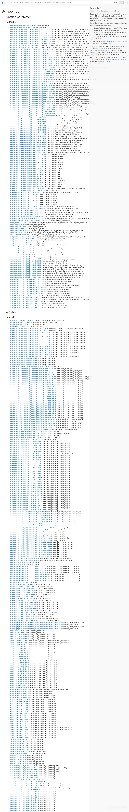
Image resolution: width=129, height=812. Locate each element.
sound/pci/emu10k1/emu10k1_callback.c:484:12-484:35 (27, 291)
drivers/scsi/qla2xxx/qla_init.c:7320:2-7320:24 (24, 602)
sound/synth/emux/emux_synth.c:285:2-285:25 (25, 800)
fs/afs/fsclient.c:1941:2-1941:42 (20, 683)
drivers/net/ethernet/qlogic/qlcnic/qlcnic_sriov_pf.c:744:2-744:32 (30, 538)
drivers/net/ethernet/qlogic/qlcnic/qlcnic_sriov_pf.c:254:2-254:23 (30, 534)
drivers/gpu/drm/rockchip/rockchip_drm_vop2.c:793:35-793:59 (29, 37)
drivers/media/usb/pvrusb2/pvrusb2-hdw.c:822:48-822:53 (28, 142)
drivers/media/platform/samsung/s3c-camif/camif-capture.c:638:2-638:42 (33, 389)
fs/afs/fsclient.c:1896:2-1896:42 (20, 681)
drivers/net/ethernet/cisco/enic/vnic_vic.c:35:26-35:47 (26, 213)
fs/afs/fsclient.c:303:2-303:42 (19, 645)
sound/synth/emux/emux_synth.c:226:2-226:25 (25, 796)
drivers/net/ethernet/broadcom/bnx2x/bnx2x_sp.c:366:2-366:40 (30, 516)
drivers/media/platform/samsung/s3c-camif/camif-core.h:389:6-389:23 (32, 82)
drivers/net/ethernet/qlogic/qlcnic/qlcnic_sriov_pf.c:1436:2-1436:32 (31, 546)
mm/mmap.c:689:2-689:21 (18, 758)
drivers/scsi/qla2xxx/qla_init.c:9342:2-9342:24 (24, 608)
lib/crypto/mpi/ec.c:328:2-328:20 (20, 747)
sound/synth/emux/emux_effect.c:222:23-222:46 (25, 295)
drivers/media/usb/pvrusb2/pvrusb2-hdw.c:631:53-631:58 (28, 126)
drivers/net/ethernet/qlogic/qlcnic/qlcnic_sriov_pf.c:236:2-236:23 (30, 532)
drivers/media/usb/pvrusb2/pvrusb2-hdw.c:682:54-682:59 (28, 132)
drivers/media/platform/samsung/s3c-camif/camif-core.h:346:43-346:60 (32, 73)
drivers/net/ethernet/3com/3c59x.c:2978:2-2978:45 (26, 494)
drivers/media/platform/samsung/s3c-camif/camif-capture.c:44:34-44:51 (32, 49)
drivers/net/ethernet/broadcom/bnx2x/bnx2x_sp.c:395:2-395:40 (30, 518)
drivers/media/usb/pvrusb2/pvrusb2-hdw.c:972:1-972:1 (27, 158)
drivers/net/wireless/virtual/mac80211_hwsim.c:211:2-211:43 (29, 566)
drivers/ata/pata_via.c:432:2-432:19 (21, 324)
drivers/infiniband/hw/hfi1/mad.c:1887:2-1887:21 (25, 359)
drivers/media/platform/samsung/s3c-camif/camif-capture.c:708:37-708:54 (33, 65)
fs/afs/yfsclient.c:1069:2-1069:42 (20, 713)
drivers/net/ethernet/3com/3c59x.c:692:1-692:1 (25, 198)
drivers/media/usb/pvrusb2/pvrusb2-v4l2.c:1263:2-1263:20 (28, 437)
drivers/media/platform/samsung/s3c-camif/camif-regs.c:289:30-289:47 (32, 94)
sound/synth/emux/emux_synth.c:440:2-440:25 (25, 806)
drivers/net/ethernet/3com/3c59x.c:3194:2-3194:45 (26, 506)
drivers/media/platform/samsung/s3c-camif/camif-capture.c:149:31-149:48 (33, 57)
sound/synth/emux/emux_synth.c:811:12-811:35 (25, 307)
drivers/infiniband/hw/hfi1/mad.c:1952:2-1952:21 (25, 363)
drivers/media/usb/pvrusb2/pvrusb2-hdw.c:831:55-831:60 (28, 144)
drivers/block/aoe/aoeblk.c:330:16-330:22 (23, 25)
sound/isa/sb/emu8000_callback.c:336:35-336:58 (25, 265)
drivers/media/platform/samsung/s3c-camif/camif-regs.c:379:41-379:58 (32, 102)
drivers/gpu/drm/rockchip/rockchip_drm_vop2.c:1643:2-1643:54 (30, 342)
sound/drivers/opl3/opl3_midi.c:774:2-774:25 (24, 778)
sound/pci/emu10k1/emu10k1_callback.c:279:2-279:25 (27, 786)
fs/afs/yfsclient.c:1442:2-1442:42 (20, 723)
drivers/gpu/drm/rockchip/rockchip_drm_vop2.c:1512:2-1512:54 (30, 340)
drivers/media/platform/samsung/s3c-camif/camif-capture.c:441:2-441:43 (33, 375)
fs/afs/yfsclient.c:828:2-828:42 (19, 707)
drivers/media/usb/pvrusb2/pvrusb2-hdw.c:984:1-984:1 (27, 182)
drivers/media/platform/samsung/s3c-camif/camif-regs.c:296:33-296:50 (32, 96)
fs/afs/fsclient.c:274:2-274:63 (19, 643)
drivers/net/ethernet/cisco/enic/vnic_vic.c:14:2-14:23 (26, 526)
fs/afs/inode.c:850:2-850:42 (18, 695)
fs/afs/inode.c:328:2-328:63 (18, 689)
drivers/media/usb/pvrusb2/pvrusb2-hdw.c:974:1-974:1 (27, 162)
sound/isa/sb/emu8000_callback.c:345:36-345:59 (25, 267)
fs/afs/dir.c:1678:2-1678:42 (18, 639)
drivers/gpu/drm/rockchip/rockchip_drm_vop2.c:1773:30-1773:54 (30, 41)
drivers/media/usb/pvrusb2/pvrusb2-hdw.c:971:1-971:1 (27, 156)
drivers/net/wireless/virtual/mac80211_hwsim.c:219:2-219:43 (29, 568)
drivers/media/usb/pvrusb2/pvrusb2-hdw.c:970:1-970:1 (27, 154)
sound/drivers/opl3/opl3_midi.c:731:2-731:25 (24, 776)
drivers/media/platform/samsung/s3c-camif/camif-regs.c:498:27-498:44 (32, 110)
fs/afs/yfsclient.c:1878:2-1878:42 (20, 735)
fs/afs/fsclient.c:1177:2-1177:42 (20, 667)
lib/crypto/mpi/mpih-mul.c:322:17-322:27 (22, 241)
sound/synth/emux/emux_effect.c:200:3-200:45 (25, 788)
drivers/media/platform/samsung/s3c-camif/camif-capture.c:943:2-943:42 (33, 411)
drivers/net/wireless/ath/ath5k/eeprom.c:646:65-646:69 (27, 219)
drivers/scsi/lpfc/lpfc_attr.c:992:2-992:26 (22, 588)
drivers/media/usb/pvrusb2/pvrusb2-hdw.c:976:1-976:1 (27, 166)
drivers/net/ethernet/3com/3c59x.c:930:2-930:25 (25, 439)
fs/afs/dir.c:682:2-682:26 (17, 631)
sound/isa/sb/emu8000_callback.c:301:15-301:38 (25, 263)
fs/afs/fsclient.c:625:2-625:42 (19, 653)
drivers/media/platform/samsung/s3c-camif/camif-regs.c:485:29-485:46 (32, 108)
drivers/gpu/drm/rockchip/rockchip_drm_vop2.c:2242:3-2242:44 (30, 352)
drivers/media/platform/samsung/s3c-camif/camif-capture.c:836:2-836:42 (33, 401)
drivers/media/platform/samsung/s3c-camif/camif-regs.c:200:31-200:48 (32, 88)
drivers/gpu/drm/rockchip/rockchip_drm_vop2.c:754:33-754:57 (29, 33)
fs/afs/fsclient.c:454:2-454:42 (19, 649)
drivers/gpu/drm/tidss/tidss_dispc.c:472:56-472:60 (25, 47)
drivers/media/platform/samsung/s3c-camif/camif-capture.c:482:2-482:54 (33, 379)
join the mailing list (120, 59)
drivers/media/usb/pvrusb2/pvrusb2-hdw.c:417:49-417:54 (28, 124)
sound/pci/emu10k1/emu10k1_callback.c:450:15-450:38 (27, 289)
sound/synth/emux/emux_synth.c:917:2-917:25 (25, 810)
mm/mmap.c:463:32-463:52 (18, 251)
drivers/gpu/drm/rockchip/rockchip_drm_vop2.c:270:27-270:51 (29, 31)
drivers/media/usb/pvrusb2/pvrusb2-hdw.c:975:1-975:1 (27, 164)
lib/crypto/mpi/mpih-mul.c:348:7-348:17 (22, 243)
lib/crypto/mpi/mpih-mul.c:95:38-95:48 (22, 239)
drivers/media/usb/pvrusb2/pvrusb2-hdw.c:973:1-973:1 (27, 160)
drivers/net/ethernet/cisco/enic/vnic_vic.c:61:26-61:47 (26, 215)
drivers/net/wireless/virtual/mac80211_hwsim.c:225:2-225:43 (29, 570)
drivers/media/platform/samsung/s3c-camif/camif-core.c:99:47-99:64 (31, 69)
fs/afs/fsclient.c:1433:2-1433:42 (20, 673)
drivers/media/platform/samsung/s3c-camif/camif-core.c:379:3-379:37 (32, 429)
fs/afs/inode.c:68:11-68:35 (18, 225)
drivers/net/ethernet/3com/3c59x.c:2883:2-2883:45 (26, 483)
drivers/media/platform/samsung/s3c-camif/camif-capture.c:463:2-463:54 (33, 377)
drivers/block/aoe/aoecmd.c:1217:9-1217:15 (24, 27)
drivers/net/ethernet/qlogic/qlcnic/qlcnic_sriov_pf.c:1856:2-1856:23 (31, 550)
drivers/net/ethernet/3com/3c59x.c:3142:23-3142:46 (26, 208)
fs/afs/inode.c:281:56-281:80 (19, 231)
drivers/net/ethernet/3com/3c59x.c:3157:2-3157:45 (26, 504)
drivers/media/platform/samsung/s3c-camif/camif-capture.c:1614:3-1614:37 (34, 427)
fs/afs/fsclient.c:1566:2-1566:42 (20, 679)
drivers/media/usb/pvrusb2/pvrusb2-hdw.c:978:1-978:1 (27, 170)
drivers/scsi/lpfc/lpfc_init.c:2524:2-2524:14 (23, 596)
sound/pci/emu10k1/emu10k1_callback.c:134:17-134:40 (27, 281)
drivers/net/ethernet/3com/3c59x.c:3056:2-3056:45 (26, 500)
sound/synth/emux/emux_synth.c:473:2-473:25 (25, 808)
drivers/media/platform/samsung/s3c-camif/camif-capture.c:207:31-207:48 (33, 61)
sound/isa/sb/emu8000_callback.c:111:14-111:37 (25, 259)
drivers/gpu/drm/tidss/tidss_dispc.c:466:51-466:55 (25, 45)
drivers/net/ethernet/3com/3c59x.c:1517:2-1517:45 (26, 445)
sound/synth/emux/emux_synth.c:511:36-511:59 (25, 299)
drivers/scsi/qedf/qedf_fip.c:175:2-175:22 (23, 598)
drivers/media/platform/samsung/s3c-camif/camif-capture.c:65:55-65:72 (32, 53)
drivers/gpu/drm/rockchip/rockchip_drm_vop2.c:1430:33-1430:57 (30, 39)
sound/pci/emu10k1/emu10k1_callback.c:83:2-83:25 (26, 782)
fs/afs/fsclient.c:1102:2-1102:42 (20, 665)
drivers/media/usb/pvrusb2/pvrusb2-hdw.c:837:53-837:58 (28, 146)
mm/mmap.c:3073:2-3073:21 (19, 764)
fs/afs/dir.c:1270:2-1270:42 (18, 635)
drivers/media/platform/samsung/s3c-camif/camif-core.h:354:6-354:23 (32, 75)
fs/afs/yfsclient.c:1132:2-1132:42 (20, 715)
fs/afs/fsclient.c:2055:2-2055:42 (20, 687)
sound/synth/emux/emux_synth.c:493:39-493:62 (25, 297)
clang (92, 43)
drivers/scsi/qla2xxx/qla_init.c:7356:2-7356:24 (24, 604)
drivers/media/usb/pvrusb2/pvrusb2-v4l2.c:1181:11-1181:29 (29, 190)
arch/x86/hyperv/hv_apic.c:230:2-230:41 (22, 320)
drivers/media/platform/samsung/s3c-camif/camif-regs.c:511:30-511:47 (32, 112)
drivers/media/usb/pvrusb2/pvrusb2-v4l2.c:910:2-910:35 (27, 433)
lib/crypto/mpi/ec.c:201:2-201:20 (20, 739)
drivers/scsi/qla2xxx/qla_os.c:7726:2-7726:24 (24, 619)
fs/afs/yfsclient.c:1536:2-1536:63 (20, 729)
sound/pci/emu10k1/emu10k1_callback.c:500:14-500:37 (27, 293)
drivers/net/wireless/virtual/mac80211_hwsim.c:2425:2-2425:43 (30, 576)
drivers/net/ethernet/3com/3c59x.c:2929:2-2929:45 (26, 490)
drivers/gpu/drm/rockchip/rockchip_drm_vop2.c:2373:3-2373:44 (30, 357)
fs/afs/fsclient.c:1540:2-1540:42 (20, 677)
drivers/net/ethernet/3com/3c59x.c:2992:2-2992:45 (26, 496)
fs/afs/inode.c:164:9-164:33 (18, 227)
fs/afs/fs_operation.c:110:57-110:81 (21, 223)
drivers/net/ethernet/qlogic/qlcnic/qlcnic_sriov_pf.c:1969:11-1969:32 (31, 217)
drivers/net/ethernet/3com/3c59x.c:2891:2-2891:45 (26, 485)
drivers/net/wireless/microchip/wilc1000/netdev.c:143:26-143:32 (30, 221)
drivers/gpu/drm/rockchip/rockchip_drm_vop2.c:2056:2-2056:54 (30, 348)
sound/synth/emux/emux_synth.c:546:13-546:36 (25, 301)
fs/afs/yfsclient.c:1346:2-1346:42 (20, 719)
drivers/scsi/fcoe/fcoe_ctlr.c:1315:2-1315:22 (23, 586)
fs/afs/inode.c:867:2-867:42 (18, 697)
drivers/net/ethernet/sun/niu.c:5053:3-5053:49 (24, 558)
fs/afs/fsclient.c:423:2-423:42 (19, 647)
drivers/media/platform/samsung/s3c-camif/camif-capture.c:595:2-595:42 (33, 385)
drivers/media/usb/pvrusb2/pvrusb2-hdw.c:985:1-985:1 (27, 184)
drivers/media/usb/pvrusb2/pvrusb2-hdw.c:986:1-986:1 (27, 186)
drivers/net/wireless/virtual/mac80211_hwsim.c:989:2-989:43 (29, 572)
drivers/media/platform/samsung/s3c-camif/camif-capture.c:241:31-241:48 (33, 63)
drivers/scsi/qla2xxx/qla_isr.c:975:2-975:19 (23, 610)
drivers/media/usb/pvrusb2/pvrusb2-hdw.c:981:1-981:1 (27, 176)
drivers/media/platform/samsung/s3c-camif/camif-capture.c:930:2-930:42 (33, 409)
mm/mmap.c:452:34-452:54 (18, 249)
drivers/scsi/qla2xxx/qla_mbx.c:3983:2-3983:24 (25, 612)
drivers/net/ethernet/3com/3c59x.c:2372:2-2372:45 (26, 465)
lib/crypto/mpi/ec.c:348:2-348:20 (20, 750)
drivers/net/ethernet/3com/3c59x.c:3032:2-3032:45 (26, 498)
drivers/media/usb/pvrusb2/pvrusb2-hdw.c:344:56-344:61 (28, 118)
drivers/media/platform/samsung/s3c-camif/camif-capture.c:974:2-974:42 (33, 415)
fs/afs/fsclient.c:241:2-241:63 (19, 641)
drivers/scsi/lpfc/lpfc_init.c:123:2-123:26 (22, 594)
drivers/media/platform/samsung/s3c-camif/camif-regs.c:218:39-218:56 (32, 90)
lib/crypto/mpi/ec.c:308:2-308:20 (20, 745)
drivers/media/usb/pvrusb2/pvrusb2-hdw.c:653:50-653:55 (28, 130)
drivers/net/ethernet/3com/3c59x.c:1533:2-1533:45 (26, 447)
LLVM (122, 41)
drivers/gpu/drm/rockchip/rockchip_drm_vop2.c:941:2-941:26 (29, 330)
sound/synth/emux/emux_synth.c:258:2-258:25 (25, 798)
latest (116, 3)
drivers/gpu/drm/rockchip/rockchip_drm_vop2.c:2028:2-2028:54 (30, 346)
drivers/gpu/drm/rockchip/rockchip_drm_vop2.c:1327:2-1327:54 (30, 334)
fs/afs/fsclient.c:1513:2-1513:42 (20, 675)
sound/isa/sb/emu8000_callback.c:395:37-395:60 (25, 275)
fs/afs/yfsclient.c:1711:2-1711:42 (20, 731)
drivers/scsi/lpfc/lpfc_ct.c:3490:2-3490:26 (23, 592)
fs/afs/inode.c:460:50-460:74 (19, 233)
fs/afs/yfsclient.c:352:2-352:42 (19, 699)
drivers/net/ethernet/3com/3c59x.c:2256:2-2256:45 (26, 463)
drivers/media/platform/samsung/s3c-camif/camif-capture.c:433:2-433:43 (33, 373)
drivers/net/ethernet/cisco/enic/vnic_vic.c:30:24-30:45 (26, 210)
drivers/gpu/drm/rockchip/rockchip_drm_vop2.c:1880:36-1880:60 (30, 43)
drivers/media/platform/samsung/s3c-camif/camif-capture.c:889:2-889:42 (33, 405)
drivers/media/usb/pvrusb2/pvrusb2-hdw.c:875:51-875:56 (28, 148)
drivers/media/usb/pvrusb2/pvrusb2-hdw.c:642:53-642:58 (28, 128)
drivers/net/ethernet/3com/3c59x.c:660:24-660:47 (25, 192)
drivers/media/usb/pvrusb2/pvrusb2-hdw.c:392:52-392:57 (28, 122)
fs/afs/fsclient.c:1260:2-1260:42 (20, 671)
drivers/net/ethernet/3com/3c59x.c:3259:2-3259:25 (26, 510)
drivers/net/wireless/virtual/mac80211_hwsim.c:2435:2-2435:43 (30, 578)
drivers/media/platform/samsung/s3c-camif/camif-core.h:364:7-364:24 (32, 77)
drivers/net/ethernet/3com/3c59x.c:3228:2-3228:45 (26, 508)
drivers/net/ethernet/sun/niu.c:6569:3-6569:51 (24, 560)
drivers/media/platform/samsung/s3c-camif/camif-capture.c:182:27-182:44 (33, 59)
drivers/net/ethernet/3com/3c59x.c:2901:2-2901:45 (26, 488)
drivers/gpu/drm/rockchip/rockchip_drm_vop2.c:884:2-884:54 (29, 328)
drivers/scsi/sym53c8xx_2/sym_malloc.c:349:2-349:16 (27, 621)
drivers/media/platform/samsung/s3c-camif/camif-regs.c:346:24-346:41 (32, 98)
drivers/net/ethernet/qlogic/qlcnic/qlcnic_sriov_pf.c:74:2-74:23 (29, 530)
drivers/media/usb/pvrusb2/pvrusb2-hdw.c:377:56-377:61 (28, 120)
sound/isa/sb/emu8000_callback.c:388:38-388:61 (25, 273)
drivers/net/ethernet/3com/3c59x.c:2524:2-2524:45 (26, 469)
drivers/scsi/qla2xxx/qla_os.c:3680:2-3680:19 (24, 616)
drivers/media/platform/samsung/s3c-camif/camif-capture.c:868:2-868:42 (33, 403)
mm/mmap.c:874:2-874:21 (18, 760)
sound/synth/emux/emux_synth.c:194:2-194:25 (25, 794)
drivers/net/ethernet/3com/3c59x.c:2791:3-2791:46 (26, 477)
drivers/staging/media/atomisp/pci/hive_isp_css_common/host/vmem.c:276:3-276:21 (36, 629)
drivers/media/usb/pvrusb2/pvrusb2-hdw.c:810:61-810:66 (28, 138)
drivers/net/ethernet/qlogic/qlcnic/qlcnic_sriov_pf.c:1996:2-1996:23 (31, 554)
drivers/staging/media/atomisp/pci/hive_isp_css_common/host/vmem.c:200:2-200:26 (36, 623)
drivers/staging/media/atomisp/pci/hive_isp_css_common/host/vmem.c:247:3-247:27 (36, 627)
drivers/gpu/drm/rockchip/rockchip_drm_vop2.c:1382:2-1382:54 (30, 338)
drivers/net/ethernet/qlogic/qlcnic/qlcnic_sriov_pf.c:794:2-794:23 (30, 540)
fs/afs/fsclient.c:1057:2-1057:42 (20, 663)
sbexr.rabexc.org (104, 48)
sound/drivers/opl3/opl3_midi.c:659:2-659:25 (24, 774)
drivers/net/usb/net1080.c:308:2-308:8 (22, 564)
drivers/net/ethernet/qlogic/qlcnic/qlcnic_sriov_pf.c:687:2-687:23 (30, 536)
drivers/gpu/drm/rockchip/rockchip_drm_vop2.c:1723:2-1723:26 (30, 344)
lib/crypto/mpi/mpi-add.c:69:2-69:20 (21, 752)
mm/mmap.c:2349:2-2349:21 (19, 762)
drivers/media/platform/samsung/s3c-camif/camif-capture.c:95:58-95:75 (32, 55)
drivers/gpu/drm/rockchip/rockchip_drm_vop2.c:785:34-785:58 (29, 35)
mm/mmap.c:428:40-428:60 (18, 247)
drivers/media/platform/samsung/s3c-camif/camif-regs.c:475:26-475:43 (32, 106)
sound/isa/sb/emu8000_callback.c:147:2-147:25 (25, 780)
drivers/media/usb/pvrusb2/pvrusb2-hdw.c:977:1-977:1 (27, 168)
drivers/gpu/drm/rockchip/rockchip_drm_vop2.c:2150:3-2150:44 (30, 350)
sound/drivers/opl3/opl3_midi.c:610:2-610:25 (24, 772)
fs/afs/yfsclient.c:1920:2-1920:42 (20, 737)
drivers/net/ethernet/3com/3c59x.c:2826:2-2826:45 (26, 479)
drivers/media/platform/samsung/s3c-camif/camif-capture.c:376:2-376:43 (33, 371)
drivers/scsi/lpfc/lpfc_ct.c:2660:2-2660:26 (23, 590)
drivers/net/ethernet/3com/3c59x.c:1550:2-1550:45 (26, 449)
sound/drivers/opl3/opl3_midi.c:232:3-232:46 (24, 768)
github (108, 61)
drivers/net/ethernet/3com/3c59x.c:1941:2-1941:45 (26, 457)
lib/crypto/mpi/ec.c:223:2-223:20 (20, 741)
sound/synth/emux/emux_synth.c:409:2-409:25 (25, 804)
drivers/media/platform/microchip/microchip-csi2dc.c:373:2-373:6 (30, 367)
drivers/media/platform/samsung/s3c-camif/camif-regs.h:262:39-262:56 (32, 116)
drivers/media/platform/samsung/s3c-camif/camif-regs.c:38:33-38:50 (31, 84)
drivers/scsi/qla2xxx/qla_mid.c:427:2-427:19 (23, 614)
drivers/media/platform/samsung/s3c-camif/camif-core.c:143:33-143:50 (32, 71)
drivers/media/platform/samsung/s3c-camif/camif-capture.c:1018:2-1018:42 (34, 419)
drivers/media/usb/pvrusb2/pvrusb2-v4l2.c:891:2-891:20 (27, 431)
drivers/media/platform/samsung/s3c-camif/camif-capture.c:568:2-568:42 (33, 383)
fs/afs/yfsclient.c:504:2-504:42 (19, 703)
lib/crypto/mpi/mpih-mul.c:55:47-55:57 (22, 237)
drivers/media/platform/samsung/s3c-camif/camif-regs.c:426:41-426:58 (32, 104)
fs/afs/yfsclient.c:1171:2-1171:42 (20, 717)
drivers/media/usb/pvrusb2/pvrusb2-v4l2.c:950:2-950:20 (27, 435)
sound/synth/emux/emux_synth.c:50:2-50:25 (24, 790)
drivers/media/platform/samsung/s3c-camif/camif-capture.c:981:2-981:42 (33, 417)
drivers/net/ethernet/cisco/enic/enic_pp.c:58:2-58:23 (26, 524)
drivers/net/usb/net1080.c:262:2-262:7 (22, 562)
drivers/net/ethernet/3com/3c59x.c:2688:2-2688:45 (26, 473)
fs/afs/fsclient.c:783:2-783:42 (19, 657)
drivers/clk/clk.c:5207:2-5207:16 (20, 326)
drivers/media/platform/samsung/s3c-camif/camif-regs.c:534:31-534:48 (32, 114)
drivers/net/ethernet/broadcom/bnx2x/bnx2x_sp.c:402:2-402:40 (30, 520)
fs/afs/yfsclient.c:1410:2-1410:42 (20, 721)
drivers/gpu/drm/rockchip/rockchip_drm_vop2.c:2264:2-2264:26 (30, 354)
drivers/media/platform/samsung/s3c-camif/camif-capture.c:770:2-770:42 (33, 399)
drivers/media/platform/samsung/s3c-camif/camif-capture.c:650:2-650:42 (33, 391)
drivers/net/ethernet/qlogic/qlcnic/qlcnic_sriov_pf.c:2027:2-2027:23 (31, 556)
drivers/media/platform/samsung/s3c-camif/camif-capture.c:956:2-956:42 (33, 413)
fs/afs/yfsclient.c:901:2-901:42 (19, 711)
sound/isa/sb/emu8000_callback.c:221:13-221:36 (25, 261)
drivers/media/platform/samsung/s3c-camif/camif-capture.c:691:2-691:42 (33, 395)
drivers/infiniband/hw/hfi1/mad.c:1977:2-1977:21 (25, 365)
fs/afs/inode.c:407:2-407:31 (18, 693)
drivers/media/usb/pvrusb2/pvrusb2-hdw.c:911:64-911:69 (28, 152)
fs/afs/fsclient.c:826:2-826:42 (19, 659)
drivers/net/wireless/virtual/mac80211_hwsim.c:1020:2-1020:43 (30, 574)
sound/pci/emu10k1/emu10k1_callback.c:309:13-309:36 (27, 287)
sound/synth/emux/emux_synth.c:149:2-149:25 (25, 792)
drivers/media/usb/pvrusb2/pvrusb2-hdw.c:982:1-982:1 (27, 178)
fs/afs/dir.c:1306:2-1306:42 (18, 637)
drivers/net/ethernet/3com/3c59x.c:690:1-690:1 (25, 194)
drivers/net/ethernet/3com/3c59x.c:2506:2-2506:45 (26, 467)
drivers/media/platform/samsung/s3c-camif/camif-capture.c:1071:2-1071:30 (34, 421)
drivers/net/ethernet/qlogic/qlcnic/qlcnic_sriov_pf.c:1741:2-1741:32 (31, 548)
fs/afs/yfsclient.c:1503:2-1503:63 (20, 727)
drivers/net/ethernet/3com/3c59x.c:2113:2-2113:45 (26, 461)
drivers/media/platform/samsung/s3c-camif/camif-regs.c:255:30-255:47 (32, 92)
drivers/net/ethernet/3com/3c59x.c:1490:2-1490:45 (26, 443)
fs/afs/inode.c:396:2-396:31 (18, 691)
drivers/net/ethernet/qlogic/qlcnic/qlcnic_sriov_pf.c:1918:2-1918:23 (31, 552)
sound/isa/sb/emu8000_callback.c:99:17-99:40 (24, 257)
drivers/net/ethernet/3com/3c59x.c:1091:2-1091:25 (26, 441)
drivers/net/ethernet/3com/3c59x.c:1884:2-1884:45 (26, 455)
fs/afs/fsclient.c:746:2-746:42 (19, 655)
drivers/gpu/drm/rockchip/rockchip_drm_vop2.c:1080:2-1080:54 (30, 332)
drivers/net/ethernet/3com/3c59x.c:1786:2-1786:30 (26, 453)
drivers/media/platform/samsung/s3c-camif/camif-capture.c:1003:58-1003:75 (34, 67)
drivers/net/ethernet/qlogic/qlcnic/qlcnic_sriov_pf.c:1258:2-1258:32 (31, 542)
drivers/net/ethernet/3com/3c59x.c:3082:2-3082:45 (26, 502)
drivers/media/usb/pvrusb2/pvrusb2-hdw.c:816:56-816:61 (28, 140)
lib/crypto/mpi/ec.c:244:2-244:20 (20, 743)
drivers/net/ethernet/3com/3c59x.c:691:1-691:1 (25, 196)
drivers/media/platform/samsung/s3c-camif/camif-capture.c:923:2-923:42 (33, 407)
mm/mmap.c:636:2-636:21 (18, 756)
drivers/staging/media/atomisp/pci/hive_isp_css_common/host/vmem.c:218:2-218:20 (36, 625)
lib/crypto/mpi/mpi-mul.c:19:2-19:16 (21, 754)
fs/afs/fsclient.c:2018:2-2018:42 (20, 685)
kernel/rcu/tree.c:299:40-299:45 (20, 235)
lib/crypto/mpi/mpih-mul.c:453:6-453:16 (22, 245)
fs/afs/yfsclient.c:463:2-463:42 (19, 701)
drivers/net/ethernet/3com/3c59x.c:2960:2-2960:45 (26, 492)
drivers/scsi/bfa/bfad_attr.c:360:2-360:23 (22, 584)
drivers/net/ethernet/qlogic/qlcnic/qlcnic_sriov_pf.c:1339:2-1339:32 (31, 544)
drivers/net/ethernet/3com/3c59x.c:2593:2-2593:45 (26, 471)
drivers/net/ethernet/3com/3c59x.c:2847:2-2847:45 (26, 481)
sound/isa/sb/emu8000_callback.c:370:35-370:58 (25, 271)
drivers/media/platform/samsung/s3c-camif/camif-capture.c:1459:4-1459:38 (34, 425)
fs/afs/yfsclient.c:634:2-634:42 (19, 705)
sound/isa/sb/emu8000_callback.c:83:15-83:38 (24, 255)
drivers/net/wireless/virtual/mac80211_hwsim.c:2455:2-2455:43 (30, 580)
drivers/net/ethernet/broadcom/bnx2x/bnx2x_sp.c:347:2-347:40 (30, 512)
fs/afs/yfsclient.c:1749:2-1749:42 (20, 733)
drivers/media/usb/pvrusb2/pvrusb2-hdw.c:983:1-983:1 (27, 180)
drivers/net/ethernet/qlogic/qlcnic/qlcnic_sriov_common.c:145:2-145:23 (32, 528)
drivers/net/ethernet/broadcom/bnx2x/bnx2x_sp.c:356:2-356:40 (30, 514)
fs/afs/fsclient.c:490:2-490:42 (19, 651)
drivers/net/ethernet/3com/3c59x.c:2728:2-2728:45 (26, 475)
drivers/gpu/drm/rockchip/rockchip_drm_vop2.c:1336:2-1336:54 (30, 336)
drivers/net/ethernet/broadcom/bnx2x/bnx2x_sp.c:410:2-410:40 (30, 522)
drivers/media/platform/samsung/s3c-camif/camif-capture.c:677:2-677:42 (33, 393)
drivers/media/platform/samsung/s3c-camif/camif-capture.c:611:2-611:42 (33, 387)
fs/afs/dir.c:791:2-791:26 (17, 633)
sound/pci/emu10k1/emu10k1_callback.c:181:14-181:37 (27, 285)
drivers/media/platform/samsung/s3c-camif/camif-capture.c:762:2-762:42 (33, 397)
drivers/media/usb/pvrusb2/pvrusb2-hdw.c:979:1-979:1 (27, 172)
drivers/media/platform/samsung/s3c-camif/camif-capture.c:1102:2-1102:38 (34, 423)
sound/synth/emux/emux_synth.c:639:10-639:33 (25, 303)
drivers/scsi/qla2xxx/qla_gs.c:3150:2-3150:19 (24, 600)
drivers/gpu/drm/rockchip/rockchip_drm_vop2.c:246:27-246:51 (29, 29)
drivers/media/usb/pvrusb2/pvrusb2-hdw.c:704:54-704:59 (28, 134)
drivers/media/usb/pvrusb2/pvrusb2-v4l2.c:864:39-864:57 (28, 188)
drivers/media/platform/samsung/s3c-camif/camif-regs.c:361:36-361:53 (32, 100)
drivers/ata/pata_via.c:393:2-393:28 (21, 322)
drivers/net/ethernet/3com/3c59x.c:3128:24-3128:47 (26, 206)
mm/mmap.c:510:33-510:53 (18, 253)
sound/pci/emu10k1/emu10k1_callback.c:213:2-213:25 (27, 784)
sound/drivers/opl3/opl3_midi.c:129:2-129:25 (24, 766)
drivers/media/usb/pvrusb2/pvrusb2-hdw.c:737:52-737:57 (28, 136)
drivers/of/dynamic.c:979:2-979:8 (20, 582)
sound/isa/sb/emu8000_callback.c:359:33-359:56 (25, 269)
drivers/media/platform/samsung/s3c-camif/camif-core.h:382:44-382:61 (32, 79)
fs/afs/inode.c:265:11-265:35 (19, 229)
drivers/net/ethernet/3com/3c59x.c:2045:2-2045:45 (26, 459)
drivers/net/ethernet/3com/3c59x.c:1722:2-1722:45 (26, 451)
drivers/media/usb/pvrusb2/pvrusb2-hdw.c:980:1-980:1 (27, 174)
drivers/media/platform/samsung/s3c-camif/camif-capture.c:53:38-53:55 (32, 51)
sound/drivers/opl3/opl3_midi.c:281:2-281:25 (24, 770)
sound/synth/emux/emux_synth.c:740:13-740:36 (25, 305)
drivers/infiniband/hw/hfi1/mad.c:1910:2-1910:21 (25, 361)
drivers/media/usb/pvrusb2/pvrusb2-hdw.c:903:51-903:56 (28, 150)
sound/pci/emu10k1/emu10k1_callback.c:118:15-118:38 (27, 279)
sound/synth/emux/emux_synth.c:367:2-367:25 (25, 802)
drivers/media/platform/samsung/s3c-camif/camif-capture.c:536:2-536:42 (33, 381)
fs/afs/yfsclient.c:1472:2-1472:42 (20, 725)
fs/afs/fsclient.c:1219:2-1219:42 (20, 669)
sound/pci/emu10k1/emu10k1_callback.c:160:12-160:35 (27, 283)
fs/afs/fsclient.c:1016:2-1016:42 (20, 661)
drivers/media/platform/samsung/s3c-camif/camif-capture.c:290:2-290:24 (33, 369)
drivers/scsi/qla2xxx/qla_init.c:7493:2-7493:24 (24, 606)
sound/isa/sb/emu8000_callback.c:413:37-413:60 (25, 277)
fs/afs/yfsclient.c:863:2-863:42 (19, 709)
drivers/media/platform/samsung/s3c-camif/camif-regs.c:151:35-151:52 (32, 86)
